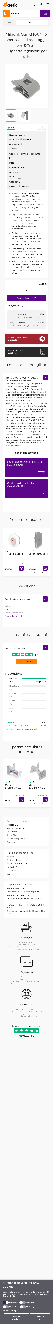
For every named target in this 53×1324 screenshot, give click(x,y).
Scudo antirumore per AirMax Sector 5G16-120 (26, 901)
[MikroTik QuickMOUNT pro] (14, 770)
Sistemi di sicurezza (15, 829)
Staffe (32, 23)
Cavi (8, 875)
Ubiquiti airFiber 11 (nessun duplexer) (23, 893)
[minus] (9, 290)
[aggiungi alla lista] (44, 127)
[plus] (43, 290)
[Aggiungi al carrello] (46, 571)
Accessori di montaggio (19, 186)
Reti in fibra (12, 836)
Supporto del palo (14, 616)
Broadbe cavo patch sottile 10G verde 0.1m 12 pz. (26, 913)
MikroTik (13, 177)
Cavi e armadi (13, 843)
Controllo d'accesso (15, 861)
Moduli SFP (12, 868)
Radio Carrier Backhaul (17, 865)
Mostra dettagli (10, 1311)
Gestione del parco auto (17, 840)
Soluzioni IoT (12, 833)
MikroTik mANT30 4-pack (18, 896)
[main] (11, 5)
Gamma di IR (12, 872)
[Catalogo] (6, 13)
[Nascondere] (45, 377)
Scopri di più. (9, 1296)
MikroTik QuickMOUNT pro (12, 786)
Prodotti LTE (12, 826)
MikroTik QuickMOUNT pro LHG (38, 786)
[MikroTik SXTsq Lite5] (38, 539)
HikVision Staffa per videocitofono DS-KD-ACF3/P (26, 907)
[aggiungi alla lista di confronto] (39, 127)
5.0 (12, 127)
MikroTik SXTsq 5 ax (15, 889)
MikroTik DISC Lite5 (13, 553)
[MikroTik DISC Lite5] (14, 539)
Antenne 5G (12, 858)
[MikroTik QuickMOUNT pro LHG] (38, 770)
